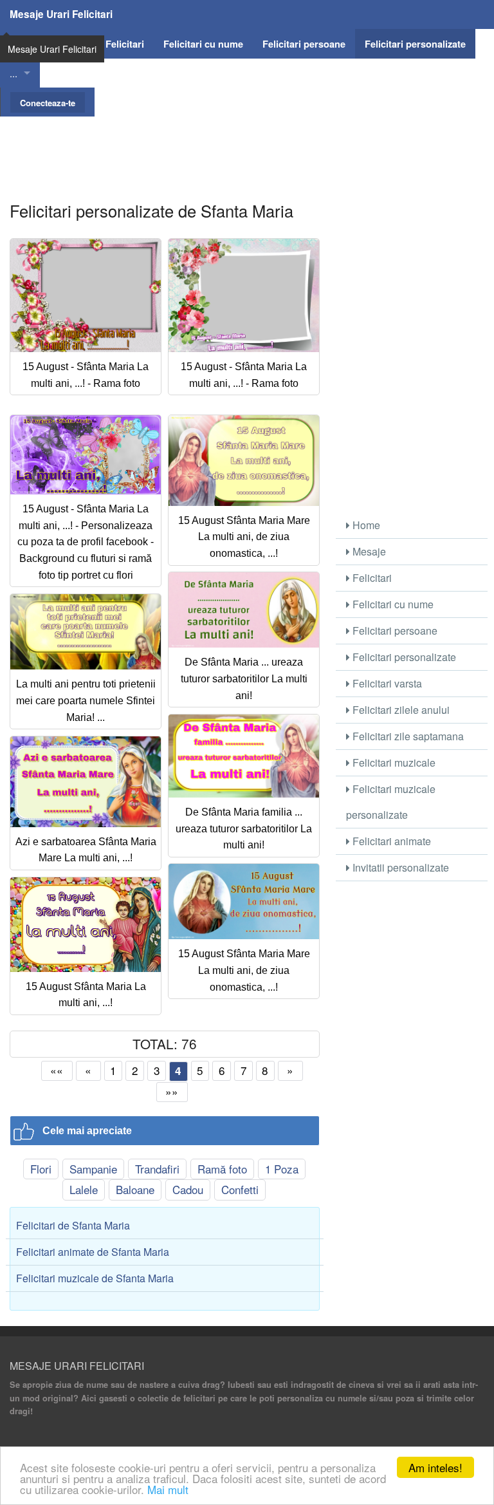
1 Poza (281, 1169)
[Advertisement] (247, 145)
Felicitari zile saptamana (407, 736)
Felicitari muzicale (392, 762)
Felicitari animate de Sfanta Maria (92, 1251)
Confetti (240, 1189)
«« (56, 1070)
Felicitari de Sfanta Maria (73, 1225)
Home (365, 525)
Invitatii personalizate (399, 867)
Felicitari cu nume (392, 604)
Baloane (135, 1189)
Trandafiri (157, 1169)
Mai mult (167, 1489)
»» (171, 1091)
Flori (40, 1169)
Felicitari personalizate (403, 657)
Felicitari (371, 577)
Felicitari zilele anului (400, 709)
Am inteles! (435, 1467)
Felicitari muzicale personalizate (390, 801)
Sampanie (93, 1169)
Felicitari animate (390, 841)
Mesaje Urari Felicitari (61, 14)
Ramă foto (222, 1169)
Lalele (83, 1189)
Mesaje (368, 551)
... (13, 73)
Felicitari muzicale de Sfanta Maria (95, 1278)
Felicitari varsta (386, 683)
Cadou (187, 1189)
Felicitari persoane (393, 630)
